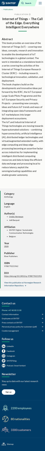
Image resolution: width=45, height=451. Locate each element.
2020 (6, 246)
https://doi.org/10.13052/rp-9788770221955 (23, 276)
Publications (8, 9)
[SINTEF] (9, 3)
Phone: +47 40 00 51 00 (11, 310)
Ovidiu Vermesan (16, 216)
